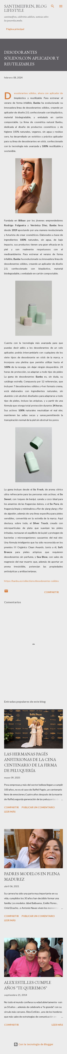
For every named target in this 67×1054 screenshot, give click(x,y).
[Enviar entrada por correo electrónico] (6, 592)
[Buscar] (53, 6)
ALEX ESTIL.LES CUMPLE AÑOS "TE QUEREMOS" (27, 985)
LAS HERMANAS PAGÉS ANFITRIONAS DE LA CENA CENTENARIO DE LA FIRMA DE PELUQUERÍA (30, 762)
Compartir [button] (51, 592)
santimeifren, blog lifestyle (25, 8)
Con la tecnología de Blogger (35, 1044)
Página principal (15, 29)
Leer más (9, 811)
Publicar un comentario (38, 807)
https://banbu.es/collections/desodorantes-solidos (31, 580)
